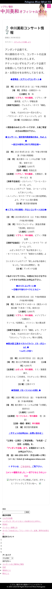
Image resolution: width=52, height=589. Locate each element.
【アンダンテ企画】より (22, 42)
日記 (4, 567)
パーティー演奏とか (10, 527)
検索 (4, 509)
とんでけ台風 (7, 518)
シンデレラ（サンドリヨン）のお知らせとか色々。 (21, 521)
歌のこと (5, 573)
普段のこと (6, 570)
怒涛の (4, 524)
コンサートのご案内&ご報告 (13, 564)
